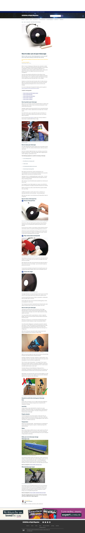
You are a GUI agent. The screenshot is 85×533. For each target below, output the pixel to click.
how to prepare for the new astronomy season (30, 88)
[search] (62, 16)
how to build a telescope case (36, 464)
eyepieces (32, 117)
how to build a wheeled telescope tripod (38, 492)
